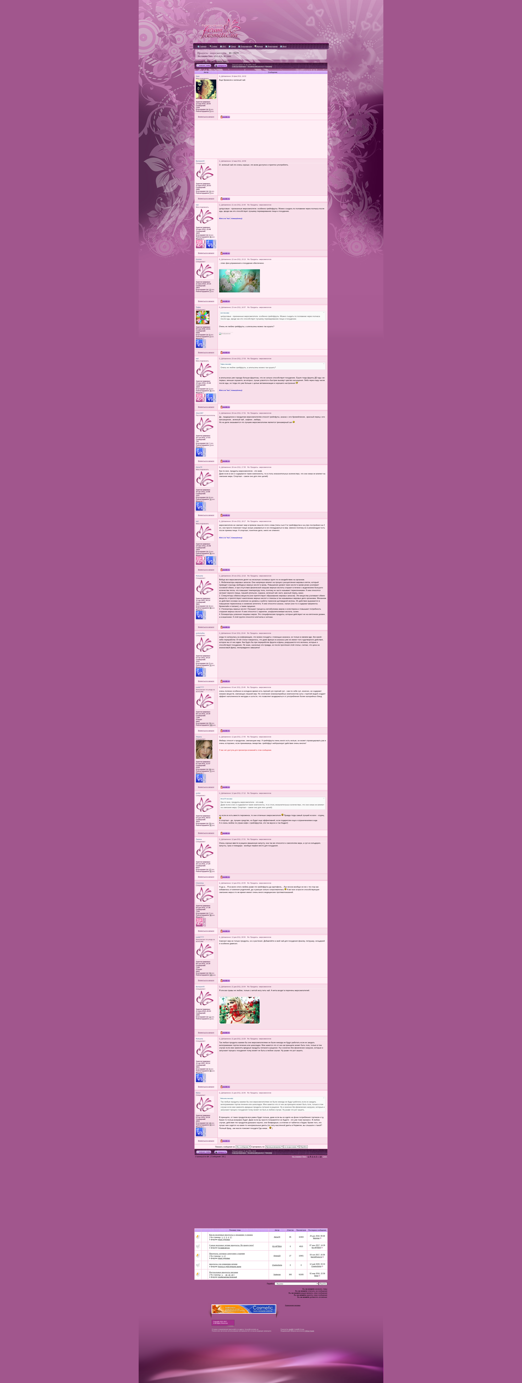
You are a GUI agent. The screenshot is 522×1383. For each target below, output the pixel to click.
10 (225, 56)
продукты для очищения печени (223, 1264)
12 (210, 290)
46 (211, 237)
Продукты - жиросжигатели (211, 53)
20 (232, 1275)
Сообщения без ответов (203, 61)
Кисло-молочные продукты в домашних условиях (231, 1234)
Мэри (316, 1276)
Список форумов (239, 66)
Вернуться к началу (206, 117)
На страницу (203, 56)
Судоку (214, 46)
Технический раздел (255, 66)
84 (210, 769)
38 (211, 915)
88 (211, 608)
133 (211, 725)
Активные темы (221, 61)
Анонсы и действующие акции (229, 1267)
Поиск (233, 46)
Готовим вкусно (224, 1248)
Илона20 (277, 1256)
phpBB (291, 1329)
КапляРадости (316, 1257)
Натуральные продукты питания (223, 1272)
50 (210, 823)
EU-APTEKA (277, 1246)
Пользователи (246, 46)
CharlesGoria (277, 1265)
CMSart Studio (309, 1331)
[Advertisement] (261, 139)
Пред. (210, 56)
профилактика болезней (227, 1277)
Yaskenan (277, 1274)
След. (228, 56)
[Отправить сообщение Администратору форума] (203, 3)
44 (210, 1123)
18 (226, 1275)
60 (211, 871)
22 (211, 665)
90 (211, 825)
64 (211, 1125)
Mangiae (316, 1238)
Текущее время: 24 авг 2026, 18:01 (244, 65)
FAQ (224, 46)
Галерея (203, 46)
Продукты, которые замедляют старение (227, 1253)
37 (210, 869)
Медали (259, 46)
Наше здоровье (224, 1240)
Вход (284, 46)
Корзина (268, 66)
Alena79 (277, 1237)
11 (210, 191)
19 (229, 1275)
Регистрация (272, 46)
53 (210, 723)
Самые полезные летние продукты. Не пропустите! (231, 1245)
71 (211, 771)
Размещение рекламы (292, 1305)
